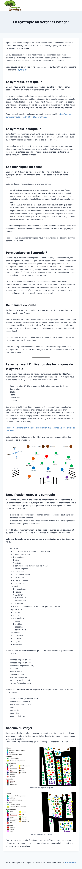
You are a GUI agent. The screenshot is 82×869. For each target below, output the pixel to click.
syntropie (22, 70)
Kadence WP (70, 862)
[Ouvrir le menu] (77, 5)
